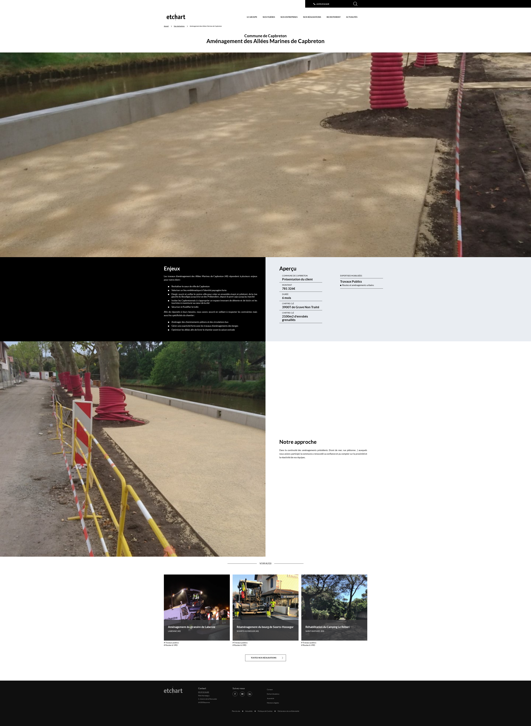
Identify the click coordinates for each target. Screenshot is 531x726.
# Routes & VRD (171, 645)
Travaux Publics (351, 281)
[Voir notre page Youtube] (242, 694)
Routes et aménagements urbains (358, 285)
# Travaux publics (171, 643)
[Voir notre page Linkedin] (249, 694)
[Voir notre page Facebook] (235, 694)
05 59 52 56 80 (203, 692)
